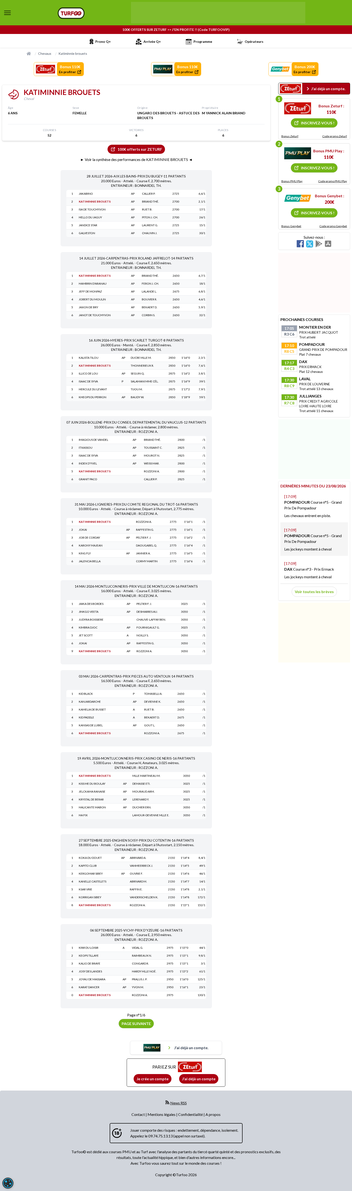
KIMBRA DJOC (88, 627)
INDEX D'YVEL (88, 463)
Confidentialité (191, 1114)
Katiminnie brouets (72, 53)
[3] (297, 198)
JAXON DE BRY (88, 307)
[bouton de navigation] (7, 12)
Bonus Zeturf (289, 136)
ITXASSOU (85, 447)
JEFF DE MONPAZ (90, 291)
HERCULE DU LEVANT (93, 389)
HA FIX (83, 815)
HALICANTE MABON (92, 807)
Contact (138, 1114)
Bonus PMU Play (291, 181)
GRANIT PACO (88, 479)
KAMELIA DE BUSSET (92, 709)
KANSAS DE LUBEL (91, 725)
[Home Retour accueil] (71, 13)
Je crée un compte (152, 1078)
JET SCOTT (86, 635)
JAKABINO (86, 193)
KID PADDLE (86, 717)
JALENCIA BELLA (90, 561)
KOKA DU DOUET (90, 858)
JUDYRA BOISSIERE (91, 619)
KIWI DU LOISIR (88, 947)
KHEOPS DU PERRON (92, 397)
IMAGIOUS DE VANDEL (93, 439)
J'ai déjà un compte (199, 1078)
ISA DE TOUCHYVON (92, 209)
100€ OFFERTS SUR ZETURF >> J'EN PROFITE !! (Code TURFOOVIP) (176, 30)
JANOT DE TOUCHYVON (95, 315)
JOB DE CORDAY (89, 537)
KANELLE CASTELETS (92, 881)
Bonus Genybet (291, 226)
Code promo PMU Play (332, 181)
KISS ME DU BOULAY (92, 783)
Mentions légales (162, 1114)
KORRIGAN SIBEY (90, 897)
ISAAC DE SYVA (88, 381)
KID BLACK (86, 693)
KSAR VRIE (85, 889)
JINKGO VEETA (88, 611)
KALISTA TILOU (88, 357)
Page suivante (136, 1023)
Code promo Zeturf (334, 136)
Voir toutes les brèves (314, 591)
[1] (297, 108)
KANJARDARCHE (90, 701)
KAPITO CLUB (88, 865)
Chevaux (44, 53)
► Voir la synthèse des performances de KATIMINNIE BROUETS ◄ (136, 159)
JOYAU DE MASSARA (92, 979)
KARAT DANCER (89, 987)
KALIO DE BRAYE (89, 963)
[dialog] (7, 1183)
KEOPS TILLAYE (89, 955)
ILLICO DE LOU (88, 373)
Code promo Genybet (333, 226)
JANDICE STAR (88, 225)
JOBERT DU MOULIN (92, 299)
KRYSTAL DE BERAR (91, 799)
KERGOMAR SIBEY (91, 873)
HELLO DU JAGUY (90, 217)
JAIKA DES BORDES (91, 604)
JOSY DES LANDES (90, 971)
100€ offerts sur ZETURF (140, 149)
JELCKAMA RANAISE (92, 791)
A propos (213, 1114)
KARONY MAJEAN (90, 545)
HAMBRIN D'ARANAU (93, 283)
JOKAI (83, 529)
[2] (297, 153)
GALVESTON (87, 233)
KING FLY (85, 553)
